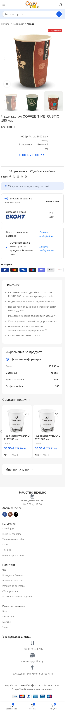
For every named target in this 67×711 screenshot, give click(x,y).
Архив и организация (13, 555)
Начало (5, 23)
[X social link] (14, 177)
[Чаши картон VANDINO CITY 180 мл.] (17, 420)
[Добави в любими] (26, 414)
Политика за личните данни (17, 596)
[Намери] (59, 14)
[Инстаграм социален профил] (10, 514)
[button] (4, 58)
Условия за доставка (13, 585)
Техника (6, 549)
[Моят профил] (61, 5)
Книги (5, 544)
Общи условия (10, 591)
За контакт (8, 616)
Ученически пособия (13, 539)
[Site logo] (32, 4)
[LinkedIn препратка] (22, 177)
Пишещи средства (12, 533)
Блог (4, 611)
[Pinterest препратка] (18, 177)
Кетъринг (18, 23)
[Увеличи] (7, 84)
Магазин (6, 621)
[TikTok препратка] (16, 514)
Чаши (30, 23)
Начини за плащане (12, 580)
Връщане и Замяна (12, 575)
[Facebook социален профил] (10, 177)
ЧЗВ (4, 569)
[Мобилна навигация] (4, 5)
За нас (5, 627)
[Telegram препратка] (26, 177)
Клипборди (8, 528)
